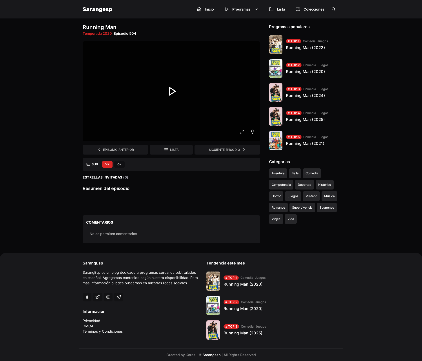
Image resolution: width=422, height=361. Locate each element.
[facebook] (87, 297)
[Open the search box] (333, 9)
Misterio (311, 196)
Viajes (276, 219)
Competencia (281, 184)
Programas (241, 9)
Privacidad (91, 321)
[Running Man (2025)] (304, 116)
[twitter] (97, 297)
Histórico (324, 184)
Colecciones (314, 9)
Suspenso (327, 207)
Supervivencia (302, 207)
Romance (278, 207)
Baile (295, 173)
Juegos (322, 41)
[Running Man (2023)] (304, 44)
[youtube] (108, 297)
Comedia (309, 41)
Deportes (304, 184)
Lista (281, 9)
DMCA (88, 326)
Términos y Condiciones (103, 331)
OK (119, 164)
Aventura (278, 173)
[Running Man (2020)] (304, 68)
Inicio (209, 9)
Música (329, 196)
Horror (276, 196)
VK (107, 164)
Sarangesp (97, 9)
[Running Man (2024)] (304, 92)
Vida (290, 219)
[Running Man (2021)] (304, 140)
